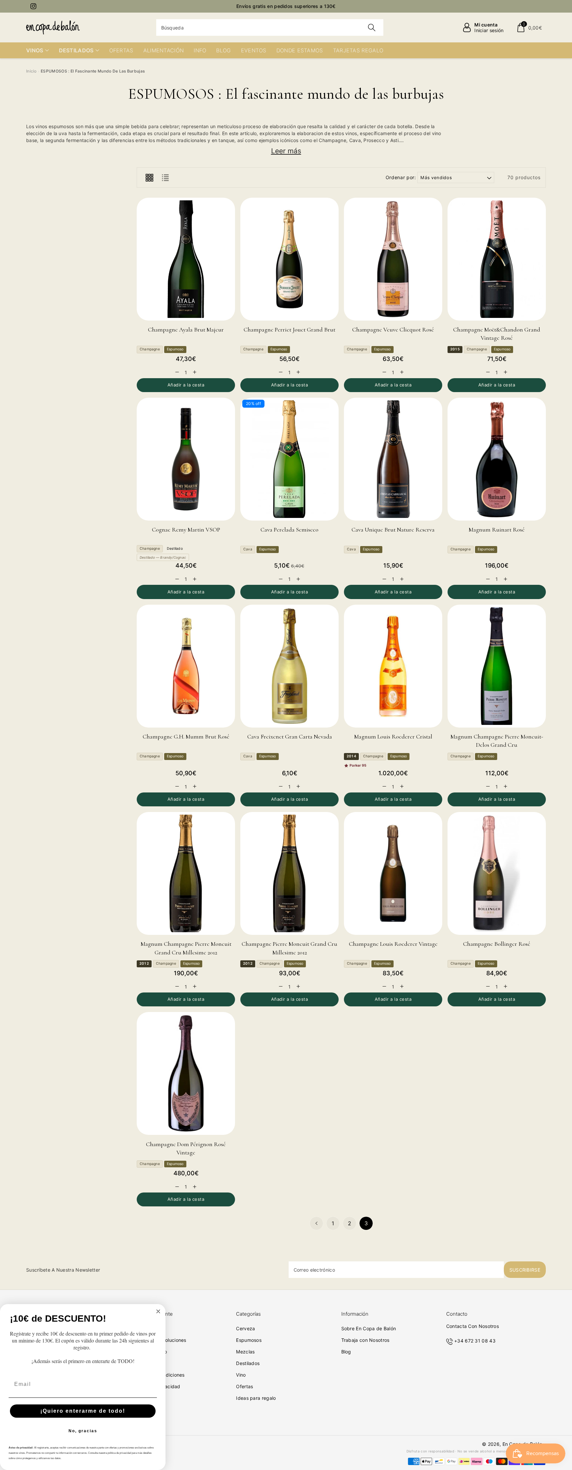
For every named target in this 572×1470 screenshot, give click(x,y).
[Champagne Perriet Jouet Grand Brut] (289, 259)
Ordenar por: (401, 177)
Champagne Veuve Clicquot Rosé (393, 329)
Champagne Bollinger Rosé (496, 943)
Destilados (248, 1363)
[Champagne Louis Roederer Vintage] (393, 873)
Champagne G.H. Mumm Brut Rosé (186, 736)
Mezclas (245, 1351)
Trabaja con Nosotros (365, 1340)
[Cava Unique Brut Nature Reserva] (393, 459)
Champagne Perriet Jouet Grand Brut (289, 329)
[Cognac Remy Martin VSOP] (186, 459)
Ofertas (244, 1386)
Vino (241, 1375)
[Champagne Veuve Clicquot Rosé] (393, 259)
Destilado (175, 548)
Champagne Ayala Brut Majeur (186, 329)
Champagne (150, 349)
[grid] (149, 177)
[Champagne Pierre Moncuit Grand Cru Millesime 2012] (289, 873)
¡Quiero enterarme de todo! (82, 1411)
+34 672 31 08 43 (475, 1340)
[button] (529, 27)
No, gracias (83, 1431)
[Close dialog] (158, 1311)
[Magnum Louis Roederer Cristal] (393, 666)
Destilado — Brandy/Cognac (163, 557)
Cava (247, 549)
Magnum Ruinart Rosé (497, 529)
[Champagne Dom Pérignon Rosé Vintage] (186, 1073)
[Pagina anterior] (316, 1223)
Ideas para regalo (256, 1398)
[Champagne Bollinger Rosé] (497, 873)
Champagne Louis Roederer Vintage (393, 943)
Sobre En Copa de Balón (368, 1328)
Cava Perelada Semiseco (289, 529)
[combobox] (270, 27)
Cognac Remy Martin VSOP (186, 529)
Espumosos (249, 1340)
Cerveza (245, 1328)
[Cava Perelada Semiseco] (289, 459)
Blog (346, 1351)
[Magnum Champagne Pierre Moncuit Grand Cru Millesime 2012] (186, 873)
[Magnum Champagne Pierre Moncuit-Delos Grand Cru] (497, 666)
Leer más (286, 151)
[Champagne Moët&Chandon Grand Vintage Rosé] (497, 259)
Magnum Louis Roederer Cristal (393, 736)
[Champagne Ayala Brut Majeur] (186, 259)
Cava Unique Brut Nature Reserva (393, 529)
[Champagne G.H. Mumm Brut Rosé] (186, 666)
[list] (165, 177)
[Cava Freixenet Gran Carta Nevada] (289, 666)
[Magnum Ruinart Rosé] (497, 459)
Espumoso (175, 349)
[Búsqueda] (371, 27)
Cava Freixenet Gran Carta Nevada (289, 736)
